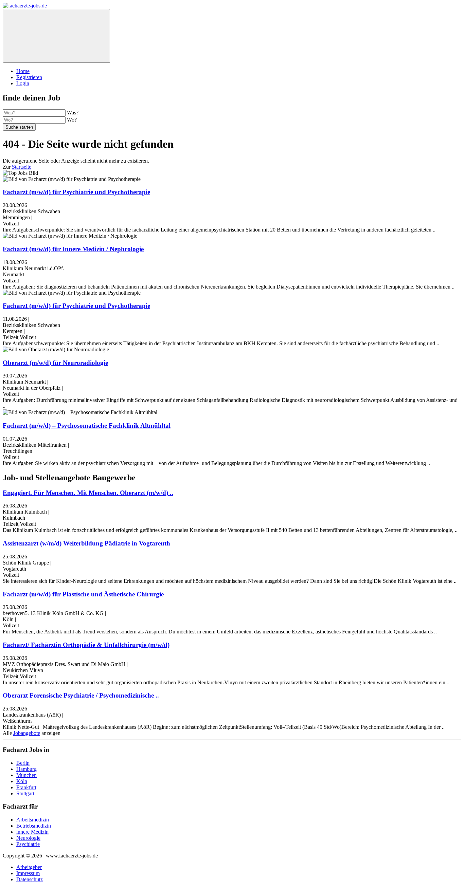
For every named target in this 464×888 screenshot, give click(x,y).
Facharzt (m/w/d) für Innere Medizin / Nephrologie (73, 249)
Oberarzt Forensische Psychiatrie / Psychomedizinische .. (81, 695)
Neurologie (28, 838)
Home (23, 71)
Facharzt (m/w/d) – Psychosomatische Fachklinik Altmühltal (87, 425)
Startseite (21, 167)
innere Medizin (32, 832)
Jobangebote (26, 733)
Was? (72, 112)
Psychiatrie (28, 844)
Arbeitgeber (29, 867)
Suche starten (19, 127)
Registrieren (29, 77)
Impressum (28, 873)
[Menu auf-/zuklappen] (56, 36)
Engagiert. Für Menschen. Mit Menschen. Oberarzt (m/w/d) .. (88, 492)
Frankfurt (26, 787)
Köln (21, 781)
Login (22, 83)
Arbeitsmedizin (32, 819)
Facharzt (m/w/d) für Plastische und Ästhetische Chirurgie (83, 594)
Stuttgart (25, 793)
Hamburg (26, 769)
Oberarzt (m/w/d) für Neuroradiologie (55, 362)
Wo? (72, 120)
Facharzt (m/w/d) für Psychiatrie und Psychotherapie (76, 192)
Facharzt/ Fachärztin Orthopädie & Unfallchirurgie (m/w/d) (86, 644)
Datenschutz (29, 879)
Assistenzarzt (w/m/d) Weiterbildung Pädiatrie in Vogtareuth (86, 543)
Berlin (23, 763)
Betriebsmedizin (33, 826)
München (26, 775)
